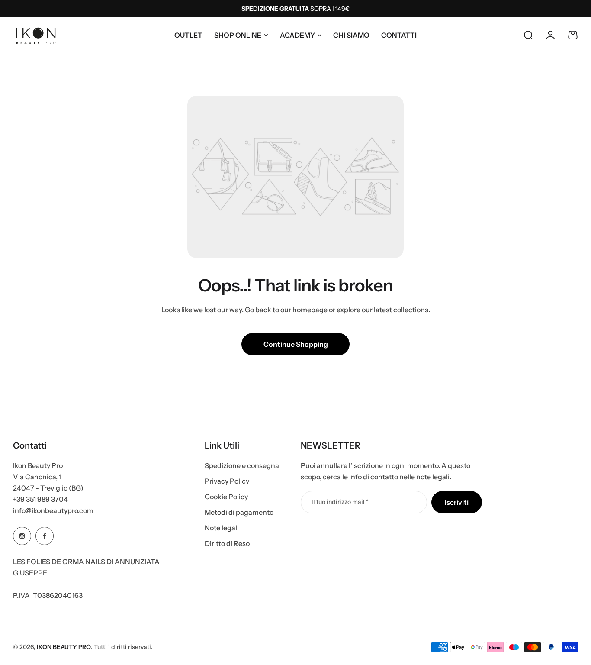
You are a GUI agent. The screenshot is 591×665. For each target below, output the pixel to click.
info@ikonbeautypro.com (53, 510)
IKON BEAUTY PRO (64, 647)
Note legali (222, 527)
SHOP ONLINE (237, 35)
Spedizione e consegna (242, 465)
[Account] (550, 35)
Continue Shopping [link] (295, 344)
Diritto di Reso (227, 543)
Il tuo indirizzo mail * (340, 502)
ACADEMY (297, 35)
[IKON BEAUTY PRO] (36, 35)
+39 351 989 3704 (40, 499)
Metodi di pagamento (239, 512)
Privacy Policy (227, 481)
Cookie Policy (226, 496)
